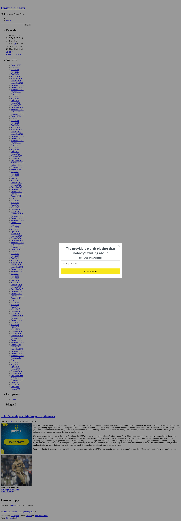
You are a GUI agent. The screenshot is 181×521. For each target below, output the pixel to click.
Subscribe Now (90, 271)
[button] (90, 250)
